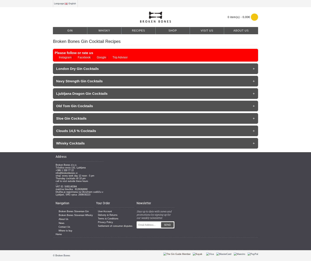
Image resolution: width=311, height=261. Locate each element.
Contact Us (64, 227)
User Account (105, 211)
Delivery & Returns (108, 215)
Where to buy (65, 230)
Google (101, 57)
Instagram (64, 57)
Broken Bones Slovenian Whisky (76, 215)
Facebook (84, 57)
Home (59, 234)
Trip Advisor (120, 57)
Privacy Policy (105, 222)
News (61, 223)
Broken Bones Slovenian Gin (74, 211)
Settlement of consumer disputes (115, 226)
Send (167, 224)
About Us (63, 219)
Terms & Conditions (108, 218)
